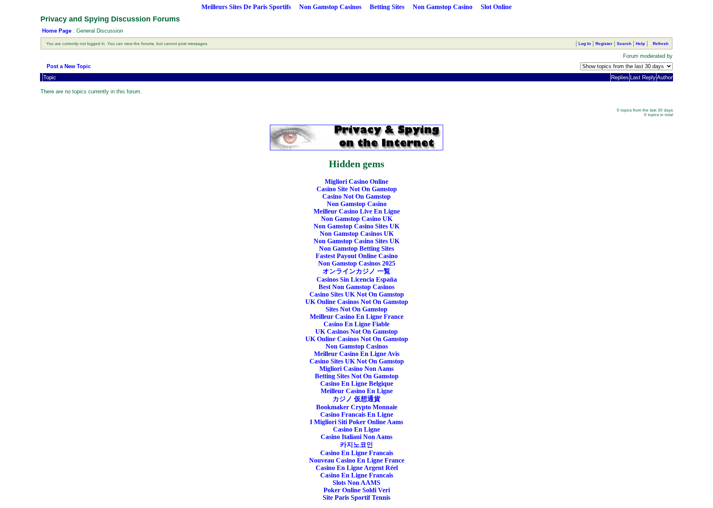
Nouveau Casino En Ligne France (356, 460)
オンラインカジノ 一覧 (356, 271)
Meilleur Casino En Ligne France (357, 316)
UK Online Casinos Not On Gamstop (356, 301)
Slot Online (496, 6)
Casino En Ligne (356, 429)
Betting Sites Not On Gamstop (357, 376)
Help (640, 43)
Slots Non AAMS (356, 482)
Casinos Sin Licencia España (356, 279)
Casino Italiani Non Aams (356, 436)
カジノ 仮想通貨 (356, 398)
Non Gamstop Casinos (330, 6)
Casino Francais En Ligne (356, 414)
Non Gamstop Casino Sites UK (356, 226)
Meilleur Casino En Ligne (357, 390)
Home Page (56, 31)
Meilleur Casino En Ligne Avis (356, 353)
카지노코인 (356, 444)
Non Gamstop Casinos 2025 (356, 263)
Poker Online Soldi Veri (356, 490)
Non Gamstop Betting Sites (356, 248)
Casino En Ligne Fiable (356, 324)
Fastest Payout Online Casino (357, 255)
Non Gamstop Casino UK (356, 218)
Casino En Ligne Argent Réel (357, 467)
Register (603, 43)
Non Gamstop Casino (442, 6)
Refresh (660, 43)
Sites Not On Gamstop (356, 309)
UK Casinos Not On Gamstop (356, 331)
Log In (584, 43)
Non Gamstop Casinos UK (357, 233)
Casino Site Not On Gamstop (356, 188)
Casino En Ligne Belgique (356, 383)
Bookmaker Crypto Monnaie (356, 407)
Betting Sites (387, 6)
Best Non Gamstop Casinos (356, 286)
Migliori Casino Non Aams (356, 368)
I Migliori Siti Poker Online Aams (356, 421)
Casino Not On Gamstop (356, 196)
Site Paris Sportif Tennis (356, 497)
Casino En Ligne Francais (356, 452)
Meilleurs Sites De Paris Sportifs (246, 6)
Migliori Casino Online (356, 181)
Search (624, 43)
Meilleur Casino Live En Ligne (357, 211)
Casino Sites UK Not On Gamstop (356, 294)
